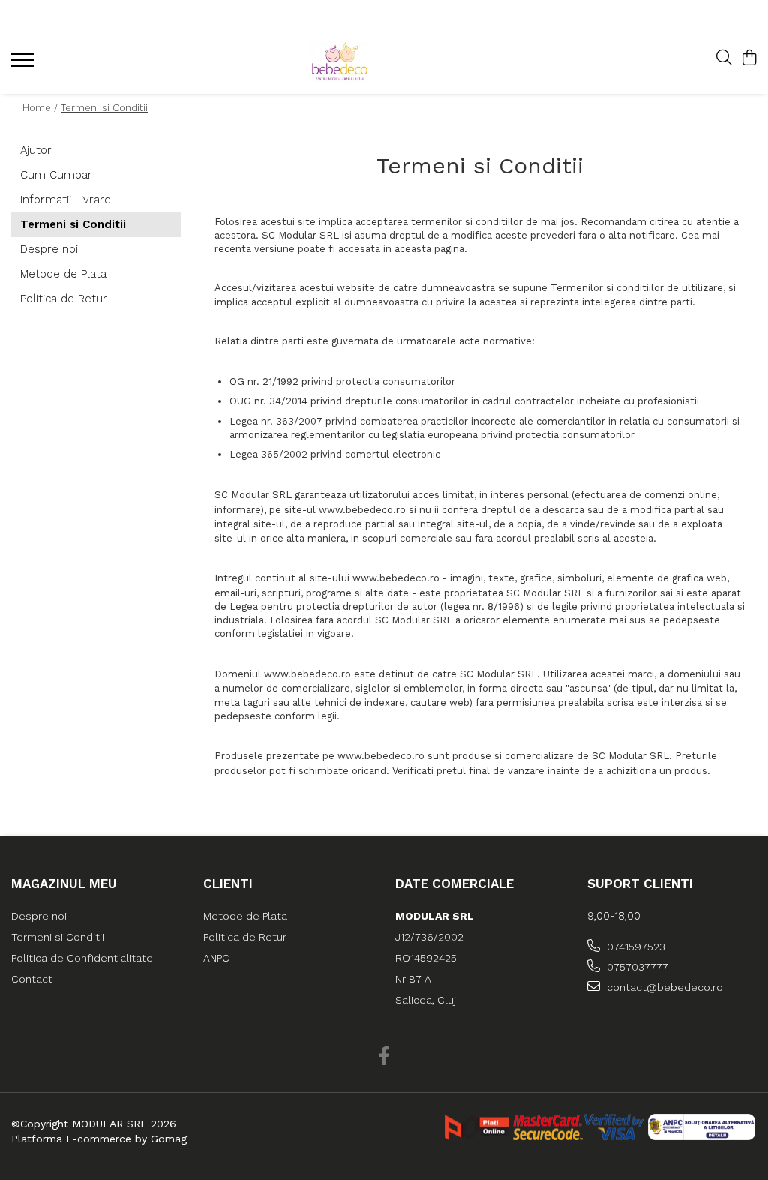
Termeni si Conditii (104, 107)
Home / (40, 107)
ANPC (216, 958)
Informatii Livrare (65, 199)
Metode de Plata (63, 274)
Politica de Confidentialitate (82, 958)
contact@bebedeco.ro (663, 987)
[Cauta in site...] (724, 59)
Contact (31, 979)
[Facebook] (384, 1056)
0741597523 (634, 947)
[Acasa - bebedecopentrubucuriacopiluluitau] (374, 62)
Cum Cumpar (56, 175)
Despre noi (49, 249)
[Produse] (24, 64)
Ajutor (36, 150)
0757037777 (636, 967)
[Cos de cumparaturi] (749, 59)
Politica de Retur (63, 298)
